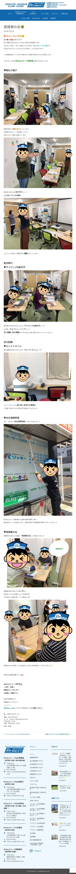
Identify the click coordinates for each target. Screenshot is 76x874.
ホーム (10, 13)
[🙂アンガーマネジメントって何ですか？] (54, 824)
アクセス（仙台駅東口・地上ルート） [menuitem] (38, 814)
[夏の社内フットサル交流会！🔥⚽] (54, 787)
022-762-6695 (11, 794)
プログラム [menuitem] (33, 784)
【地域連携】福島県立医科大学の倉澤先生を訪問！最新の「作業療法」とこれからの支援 (65, 839)
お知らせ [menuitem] (33, 778)
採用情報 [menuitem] (33, 837)
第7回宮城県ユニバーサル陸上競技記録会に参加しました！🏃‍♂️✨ (65, 775)
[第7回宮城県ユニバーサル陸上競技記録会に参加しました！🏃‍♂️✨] (54, 773)
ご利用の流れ (64, 13)
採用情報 (53, 18)
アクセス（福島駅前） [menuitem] (37, 830)
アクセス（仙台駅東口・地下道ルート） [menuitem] (38, 819)
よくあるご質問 (25, 18)
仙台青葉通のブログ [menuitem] (36, 761)
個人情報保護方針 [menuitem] (36, 840)
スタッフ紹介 (45, 13)
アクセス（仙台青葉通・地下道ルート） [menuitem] (38, 809)
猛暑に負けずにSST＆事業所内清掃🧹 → (58, 734)
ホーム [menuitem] (32, 754)
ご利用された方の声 (20, 12)
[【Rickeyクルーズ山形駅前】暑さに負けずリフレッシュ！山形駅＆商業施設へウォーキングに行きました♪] (54, 808)
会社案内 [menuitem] (33, 833)
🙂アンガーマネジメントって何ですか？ (65, 825)
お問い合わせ (36, 18)
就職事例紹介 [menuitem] (34, 758)
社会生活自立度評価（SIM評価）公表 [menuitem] (36, 844)
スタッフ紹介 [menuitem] (34, 781)
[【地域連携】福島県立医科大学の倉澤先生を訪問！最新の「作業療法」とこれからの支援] (54, 837)
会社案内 (45, 18)
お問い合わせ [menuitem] (34, 801)
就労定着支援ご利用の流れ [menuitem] (38, 793)
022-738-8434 (11, 770)
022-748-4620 (11, 818)
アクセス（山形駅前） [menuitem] (37, 827)
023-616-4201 (11, 839)
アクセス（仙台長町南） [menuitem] (38, 823)
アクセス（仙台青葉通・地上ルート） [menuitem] (38, 804)
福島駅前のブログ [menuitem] (36, 774)
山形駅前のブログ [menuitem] (36, 771)
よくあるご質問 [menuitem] (35, 797)
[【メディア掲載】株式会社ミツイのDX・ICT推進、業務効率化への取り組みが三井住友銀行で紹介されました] (54, 754)
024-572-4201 (11, 859)
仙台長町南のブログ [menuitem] (36, 768)
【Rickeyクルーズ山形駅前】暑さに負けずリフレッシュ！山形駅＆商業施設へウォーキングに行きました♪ (65, 810)
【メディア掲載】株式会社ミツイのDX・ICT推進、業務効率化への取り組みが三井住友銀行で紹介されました (65, 758)
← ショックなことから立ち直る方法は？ (17, 734)
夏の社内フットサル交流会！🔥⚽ (65, 787)
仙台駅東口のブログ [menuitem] (36, 764)
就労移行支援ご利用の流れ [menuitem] (38, 788)
